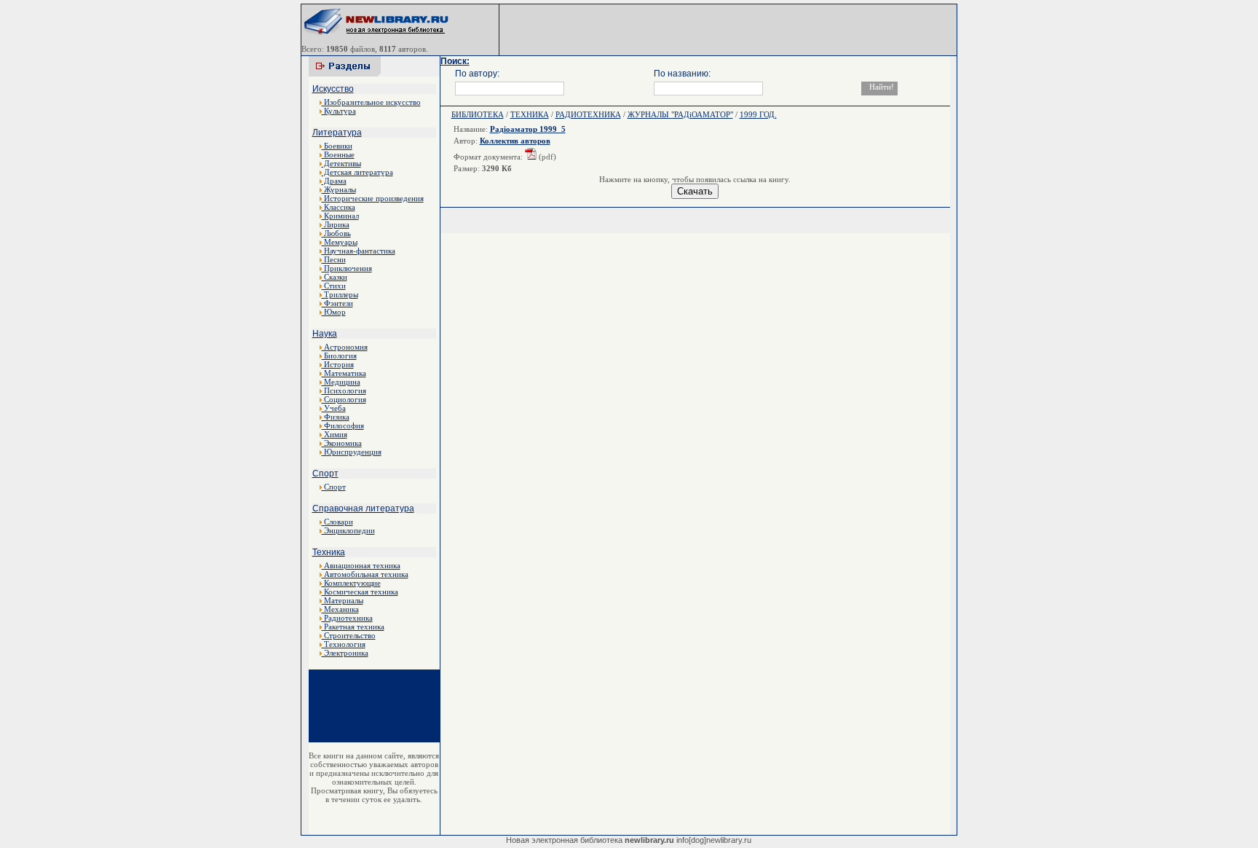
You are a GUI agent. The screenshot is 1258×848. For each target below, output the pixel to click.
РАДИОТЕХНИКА (588, 114)
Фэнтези (337, 303)
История (338, 364)
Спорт (325, 473)
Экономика (342, 443)
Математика (344, 373)
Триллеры (340, 294)
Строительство (349, 635)
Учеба (334, 408)
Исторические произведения (373, 198)
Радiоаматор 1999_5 (528, 129)
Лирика (335, 224)
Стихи (334, 285)
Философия (343, 425)
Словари (337, 521)
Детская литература (357, 172)
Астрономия (345, 346)
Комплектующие (351, 582)
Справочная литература (363, 508)
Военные (338, 154)
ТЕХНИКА (529, 114)
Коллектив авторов (515, 140)
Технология (343, 644)
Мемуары (339, 241)
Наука (324, 334)
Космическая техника (360, 591)
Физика (335, 416)
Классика (338, 207)
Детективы (341, 163)
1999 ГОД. (758, 114)
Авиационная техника (361, 565)
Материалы (342, 600)
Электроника (345, 652)
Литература (337, 132)
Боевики (337, 145)
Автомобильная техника (365, 574)
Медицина (341, 381)
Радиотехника (347, 617)
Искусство (333, 89)
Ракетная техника (353, 626)
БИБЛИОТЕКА (477, 114)
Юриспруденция (351, 451)
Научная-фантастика (358, 250)
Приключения (347, 268)
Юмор (334, 311)
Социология (344, 399)
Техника (328, 552)
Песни (334, 259)
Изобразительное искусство (371, 102)
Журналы (339, 189)
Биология (339, 355)
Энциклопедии (348, 530)
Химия (334, 434)
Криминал (340, 215)
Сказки (334, 276)
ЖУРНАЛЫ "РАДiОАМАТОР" (680, 114)
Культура (339, 110)
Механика (340, 609)
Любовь (336, 233)
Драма (334, 180)
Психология (344, 390)
